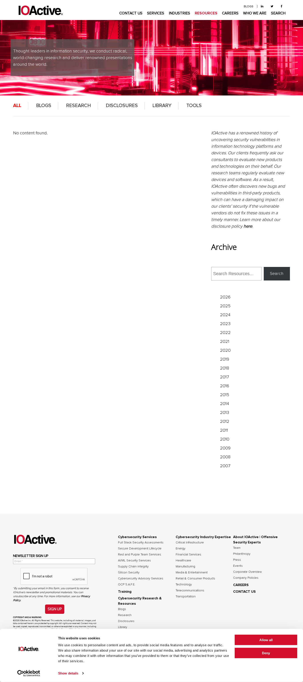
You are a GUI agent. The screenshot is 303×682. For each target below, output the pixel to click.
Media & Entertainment (192, 572)
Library (162, 105)
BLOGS (248, 6)
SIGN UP (55, 609)
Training (125, 591)
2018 (224, 368)
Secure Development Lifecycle (139, 548)
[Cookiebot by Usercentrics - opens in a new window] (28, 673)
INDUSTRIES (179, 13)
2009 (225, 448)
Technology (184, 584)
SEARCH (278, 13)
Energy (180, 548)
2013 (224, 412)
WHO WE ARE (254, 13)
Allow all (266, 640)
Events (238, 565)
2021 (224, 341)
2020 (225, 350)
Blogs (43, 105)
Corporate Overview (247, 571)
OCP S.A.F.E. (126, 584)
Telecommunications (190, 590)
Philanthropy (241, 553)
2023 (225, 324)
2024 (225, 315)
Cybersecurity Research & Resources (140, 601)
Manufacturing (185, 566)
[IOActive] (41, 10)
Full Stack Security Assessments (140, 542)
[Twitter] (272, 6)
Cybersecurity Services (137, 537)
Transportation (186, 596)
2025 (225, 306)
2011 (224, 430)
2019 (224, 359)
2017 (224, 377)
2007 (225, 466)
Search (276, 273)
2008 (225, 457)
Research (78, 105)
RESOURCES (206, 13)
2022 (225, 332)
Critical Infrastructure (190, 542)
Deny (266, 653)
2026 (225, 297)
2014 (224, 404)
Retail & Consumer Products (195, 578)
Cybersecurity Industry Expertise (203, 537)
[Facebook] (281, 6)
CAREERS (230, 13)
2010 (224, 439)
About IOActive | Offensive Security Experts (255, 539)
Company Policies (245, 577)
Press (237, 559)
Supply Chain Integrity (133, 566)
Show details (68, 673)
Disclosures (122, 105)
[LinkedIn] (262, 6)
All (17, 105)
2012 (224, 421)
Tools (194, 105)
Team (236, 547)
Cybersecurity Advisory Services (140, 578)
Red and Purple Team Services (139, 554)
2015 (224, 395)
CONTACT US (130, 13)
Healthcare (183, 560)
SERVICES (155, 13)
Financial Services (188, 554)
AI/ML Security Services (134, 560)
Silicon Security (129, 572)
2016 (224, 386)
